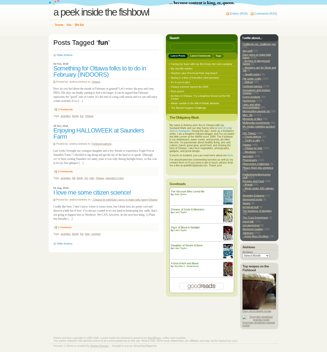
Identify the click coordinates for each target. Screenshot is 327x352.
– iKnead (247, 184)
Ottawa (96, 81)
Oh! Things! (249, 133)
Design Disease (99, 345)
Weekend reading (252, 229)
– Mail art (247, 82)
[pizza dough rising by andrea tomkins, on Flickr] (259, 308)
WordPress (154, 337)
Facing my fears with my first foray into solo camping (201, 64)
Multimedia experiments (256, 122)
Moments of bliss (252, 118)
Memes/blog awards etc (256, 111)
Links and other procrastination (251, 106)
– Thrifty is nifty (251, 140)
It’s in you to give (180, 82)
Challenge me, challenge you (259, 44)
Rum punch (177, 91)
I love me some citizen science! (92, 192)
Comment (64, 227)
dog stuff (247, 50)
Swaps (246, 203)
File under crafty (251, 78)
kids (92, 178)
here (230, 155)
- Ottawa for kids (101, 199)
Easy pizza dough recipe (256, 311)
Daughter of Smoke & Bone (187, 245)
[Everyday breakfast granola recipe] (259, 319)
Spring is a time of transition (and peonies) (195, 77)
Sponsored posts (252, 199)
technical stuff (250, 207)
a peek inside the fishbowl (101, 12)
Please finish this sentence (257, 167)
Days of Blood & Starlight (185, 227)
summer (96, 233)
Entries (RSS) (239, 13)
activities (66, 116)
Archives (247, 252)
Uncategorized (250, 225)
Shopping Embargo (253, 195)
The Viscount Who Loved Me (187, 191)
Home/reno (248, 100)
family (75, 116)
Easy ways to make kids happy (130, 199)
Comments (65, 109)
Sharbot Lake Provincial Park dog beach (194, 73)
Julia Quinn (180, 194)
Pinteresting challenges (255, 163)
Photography (249, 160)
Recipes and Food (253, 181)
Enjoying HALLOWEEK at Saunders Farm (98, 133)
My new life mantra (181, 68)
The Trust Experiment (255, 217)
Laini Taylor (180, 212)
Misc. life (247, 115)
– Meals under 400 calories (258, 188)
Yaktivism (248, 232)
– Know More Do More (255, 236)
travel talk (248, 221)
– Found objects (251, 136)
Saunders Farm (115, 178)
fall (73, 178)
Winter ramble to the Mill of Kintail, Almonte (195, 103)
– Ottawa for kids (252, 148)
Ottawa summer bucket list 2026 (189, 86)
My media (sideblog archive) (258, 126)
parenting (247, 156)
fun (82, 116)
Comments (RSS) (265, 13)
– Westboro (249, 151)
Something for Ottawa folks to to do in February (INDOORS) (99, 71)
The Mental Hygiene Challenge (188, 107)
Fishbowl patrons (102, 143)
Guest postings (251, 96)
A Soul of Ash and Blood (184, 263)
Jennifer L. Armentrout (186, 266)
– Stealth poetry (251, 74)
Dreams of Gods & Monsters (187, 209)
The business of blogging (256, 210)
